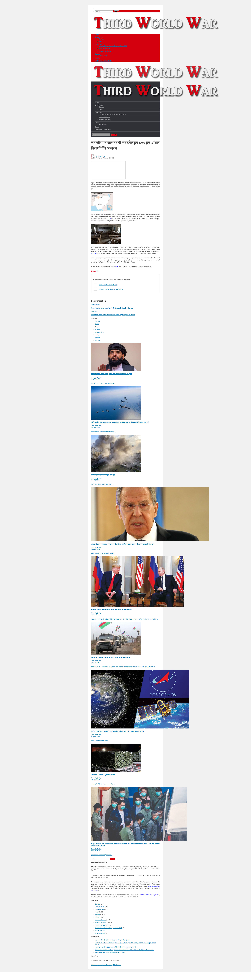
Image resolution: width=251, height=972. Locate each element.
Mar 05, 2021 (95, 850)
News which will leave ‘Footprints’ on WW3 (113, 46)
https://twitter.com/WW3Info (108, 285)
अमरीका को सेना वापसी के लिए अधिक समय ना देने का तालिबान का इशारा (111, 374)
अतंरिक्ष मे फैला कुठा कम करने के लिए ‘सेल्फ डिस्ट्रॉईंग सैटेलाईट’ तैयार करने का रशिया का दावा (117, 731)
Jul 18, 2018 (95, 615)
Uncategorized (100, 933)
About (97, 58)
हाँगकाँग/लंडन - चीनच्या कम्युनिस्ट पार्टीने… (101, 855)
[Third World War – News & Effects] (156, 31)
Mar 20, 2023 (95, 427)
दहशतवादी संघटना (99, 332)
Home (97, 34)
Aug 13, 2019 (95, 736)
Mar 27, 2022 (95, 480)
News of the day (104, 48)
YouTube (94, 890)
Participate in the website (103, 61)
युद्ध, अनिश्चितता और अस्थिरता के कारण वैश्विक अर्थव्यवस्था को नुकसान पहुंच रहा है (115, 947)
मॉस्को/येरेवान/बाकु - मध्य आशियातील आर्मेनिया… (103, 553)
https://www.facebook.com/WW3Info (111, 289)
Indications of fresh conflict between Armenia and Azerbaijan (110, 657)
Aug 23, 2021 (95, 379)
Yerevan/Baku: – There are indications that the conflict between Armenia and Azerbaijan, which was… (123, 666)
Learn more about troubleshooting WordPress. (106, 965)
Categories (98, 44)
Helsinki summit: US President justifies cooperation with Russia (111, 610)
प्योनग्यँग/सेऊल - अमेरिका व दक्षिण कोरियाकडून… (103, 432)
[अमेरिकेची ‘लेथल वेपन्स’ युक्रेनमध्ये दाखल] (116, 771)
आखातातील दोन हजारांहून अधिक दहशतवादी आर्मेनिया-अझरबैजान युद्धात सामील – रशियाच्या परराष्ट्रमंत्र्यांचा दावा (122, 544)
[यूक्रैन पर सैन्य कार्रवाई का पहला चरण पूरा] (116, 471)
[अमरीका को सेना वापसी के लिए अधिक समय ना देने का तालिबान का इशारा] (116, 370)
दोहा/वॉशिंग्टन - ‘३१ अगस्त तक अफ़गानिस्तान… (103, 383)
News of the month (101, 922)
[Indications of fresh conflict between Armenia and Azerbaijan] (116, 654)
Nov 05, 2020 (95, 549)
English (101, 39)
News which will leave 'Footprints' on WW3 (108, 928)
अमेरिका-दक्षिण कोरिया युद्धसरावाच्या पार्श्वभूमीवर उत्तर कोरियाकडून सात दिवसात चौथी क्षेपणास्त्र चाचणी (120, 422)
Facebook (148, 895)
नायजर (116, 266)
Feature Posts (99, 909)
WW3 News (99, 37)
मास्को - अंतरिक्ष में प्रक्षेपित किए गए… (100, 741)
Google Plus (155, 895)
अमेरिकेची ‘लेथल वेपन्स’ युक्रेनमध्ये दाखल (103, 775)
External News (99, 906)
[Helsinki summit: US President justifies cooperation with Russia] (137, 606)
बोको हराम (93, 253)
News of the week (105, 51)
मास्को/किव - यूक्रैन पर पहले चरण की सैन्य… (102, 484)
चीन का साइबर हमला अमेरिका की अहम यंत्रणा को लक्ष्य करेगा (110, 952)
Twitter (141, 895)
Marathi (97, 321)
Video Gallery (103, 55)
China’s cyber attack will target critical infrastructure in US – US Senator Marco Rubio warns (124, 950)
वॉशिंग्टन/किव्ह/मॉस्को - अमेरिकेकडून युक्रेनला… (103, 784)
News (97, 324)
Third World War (100, 156)
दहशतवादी (97, 329)
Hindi (100, 41)
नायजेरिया (97, 338)
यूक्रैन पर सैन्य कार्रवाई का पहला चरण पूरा (103, 475)
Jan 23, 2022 (95, 779)
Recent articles (100, 930)
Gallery (97, 54)
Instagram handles (153, 886)
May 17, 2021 (95, 662)
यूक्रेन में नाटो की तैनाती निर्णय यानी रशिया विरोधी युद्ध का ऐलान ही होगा (112, 940)
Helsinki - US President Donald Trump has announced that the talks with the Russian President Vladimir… (124, 619)
